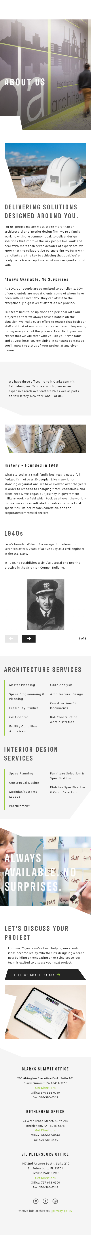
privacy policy (62, 1210)
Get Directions (45, 1087)
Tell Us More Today (34, 975)
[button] (11, 639)
